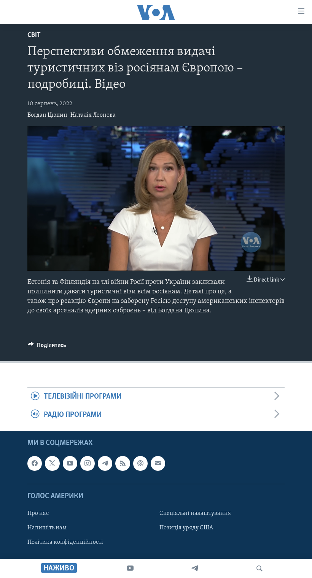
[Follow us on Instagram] (87, 463)
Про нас (38, 513)
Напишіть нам (47, 528)
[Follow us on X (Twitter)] (52, 463)
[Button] (47, 347)
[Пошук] (259, 568)
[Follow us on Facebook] (34, 463)
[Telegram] (195, 568)
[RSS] (122, 463)
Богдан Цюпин (47, 115)
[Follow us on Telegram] (105, 463)
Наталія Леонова (93, 115)
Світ (34, 35)
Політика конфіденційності (65, 542)
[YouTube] (130, 568)
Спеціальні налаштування (195, 513)
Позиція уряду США (186, 528)
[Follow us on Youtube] (70, 463)
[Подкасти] (140, 463)
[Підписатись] (158, 463)
